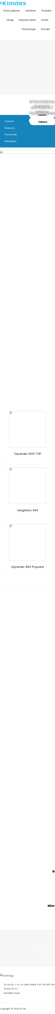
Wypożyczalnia (27, 19)
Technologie (29, 29)
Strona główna (12, 10)
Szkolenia (31, 10)
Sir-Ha (22, 1008)
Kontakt (45, 29)
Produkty (46, 10)
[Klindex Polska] (13, 3)
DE (9, 29)
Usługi (10, 19)
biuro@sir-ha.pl (12, 993)
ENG (1, 29)
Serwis (44, 19)
